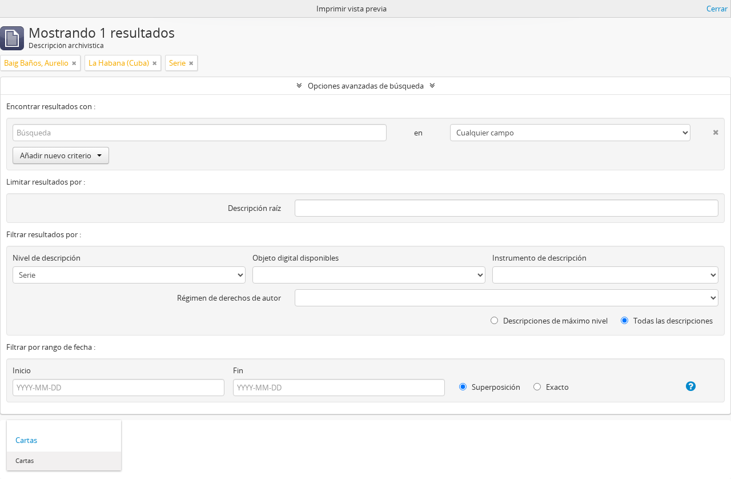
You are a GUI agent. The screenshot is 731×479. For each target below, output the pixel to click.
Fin (238, 370)
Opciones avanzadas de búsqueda (366, 86)
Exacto (556, 387)
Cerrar (717, 8)
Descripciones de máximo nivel (554, 321)
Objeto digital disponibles (295, 258)
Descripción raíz (254, 208)
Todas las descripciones (672, 321)
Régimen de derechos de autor (229, 298)
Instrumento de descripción (539, 258)
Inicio (22, 370)
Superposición (495, 387)
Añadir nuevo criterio (55, 155)
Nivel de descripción (47, 258)
